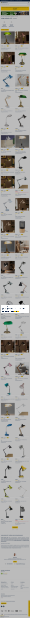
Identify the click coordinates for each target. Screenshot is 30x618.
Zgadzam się (17, 311)
